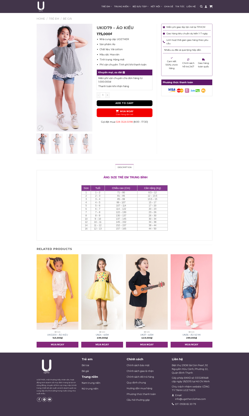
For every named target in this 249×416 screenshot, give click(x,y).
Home (41, 18)
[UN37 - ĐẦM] (147, 292)
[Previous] (41, 77)
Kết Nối (155, 6)
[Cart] (211, 6)
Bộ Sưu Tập (140, 6)
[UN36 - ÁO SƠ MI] (191, 292)
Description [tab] (125, 167)
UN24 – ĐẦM (102, 335)
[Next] (87, 77)
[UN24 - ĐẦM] (102, 292)
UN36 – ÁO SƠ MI (191, 335)
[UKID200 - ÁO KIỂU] (57, 292)
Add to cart (124, 103)
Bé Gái (67, 18)
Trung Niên (121, 6)
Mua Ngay (126, 111)
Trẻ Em (105, 6)
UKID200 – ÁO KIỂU (57, 335)
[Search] (201, 7)
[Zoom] (40, 128)
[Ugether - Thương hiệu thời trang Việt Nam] (51, 6)
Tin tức (179, 6)
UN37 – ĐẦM (146, 335)
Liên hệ (191, 6)
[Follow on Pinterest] (44, 399)
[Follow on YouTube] (49, 399)
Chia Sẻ (168, 6)
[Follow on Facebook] (39, 399)
